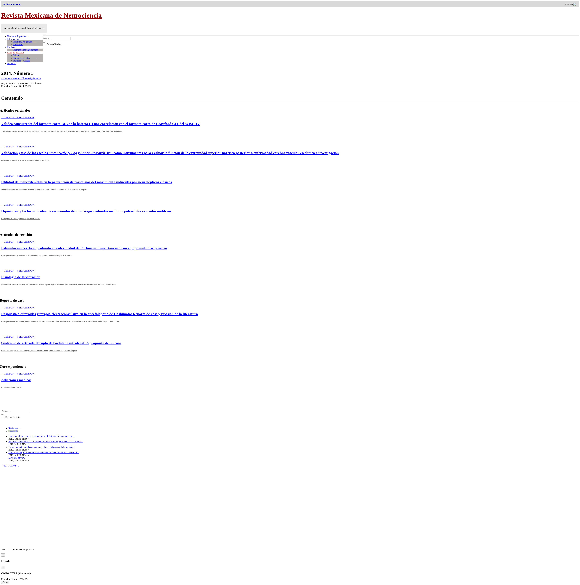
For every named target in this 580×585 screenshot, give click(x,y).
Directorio (18, 44)
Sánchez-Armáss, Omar (91, 131)
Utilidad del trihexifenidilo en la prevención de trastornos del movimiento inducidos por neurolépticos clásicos (86, 182)
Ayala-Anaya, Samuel (54, 284)
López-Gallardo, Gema (38, 350)
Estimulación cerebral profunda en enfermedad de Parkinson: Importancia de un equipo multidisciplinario (84, 248)
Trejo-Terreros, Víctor (34, 321)
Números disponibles (17, 36)
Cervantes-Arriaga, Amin (37, 255)
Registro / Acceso (21, 60)
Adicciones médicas (16, 380)
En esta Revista (53, 44)
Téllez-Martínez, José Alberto (57, 321)
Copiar (5, 582)
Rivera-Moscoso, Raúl (80, 321)
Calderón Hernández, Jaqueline (45, 131)
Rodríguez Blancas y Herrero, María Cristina (20, 218)
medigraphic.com (15, 52)
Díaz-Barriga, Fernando (112, 131)
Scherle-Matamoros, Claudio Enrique (17, 189)
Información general (25, 41)
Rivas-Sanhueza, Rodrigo (38, 160)
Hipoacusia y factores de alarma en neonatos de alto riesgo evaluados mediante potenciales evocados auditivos (86, 211)
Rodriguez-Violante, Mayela (13, 255)
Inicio (16, 55)
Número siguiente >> (31, 78)
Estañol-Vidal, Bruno (35, 284)
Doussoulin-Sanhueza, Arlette (13, 160)
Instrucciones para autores (28, 50)
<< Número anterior (11, 78)
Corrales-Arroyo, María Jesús (14, 350)
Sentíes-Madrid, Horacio (74, 284)
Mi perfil (11, 63)
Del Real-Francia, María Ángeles (63, 350)
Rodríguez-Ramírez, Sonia (12, 321)
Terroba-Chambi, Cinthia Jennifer (49, 189)
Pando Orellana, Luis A (11, 387)
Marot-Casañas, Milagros (76, 189)
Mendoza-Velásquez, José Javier (105, 321)
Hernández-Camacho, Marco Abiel (101, 284)
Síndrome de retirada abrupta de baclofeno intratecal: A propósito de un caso (61, 343)
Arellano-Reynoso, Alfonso (60, 255)
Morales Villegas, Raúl (70, 131)
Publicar (11, 47)
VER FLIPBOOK (25, 117)
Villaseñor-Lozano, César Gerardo (16, 131)
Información (13, 39)
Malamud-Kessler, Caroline (13, 284)
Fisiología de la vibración (20, 277)
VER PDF (9, 117)
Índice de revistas (25, 58)
